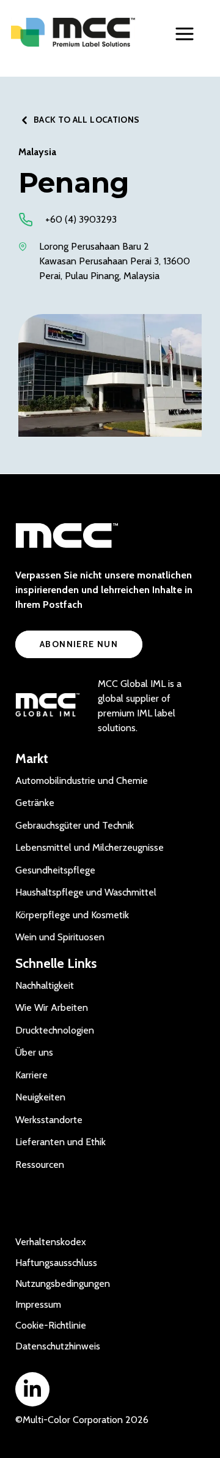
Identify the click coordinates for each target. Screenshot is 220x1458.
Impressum (38, 1304)
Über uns (34, 1052)
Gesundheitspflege (55, 870)
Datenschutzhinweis (57, 1346)
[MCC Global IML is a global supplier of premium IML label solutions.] (47, 706)
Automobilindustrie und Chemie (81, 780)
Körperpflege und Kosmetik (72, 915)
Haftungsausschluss (56, 1262)
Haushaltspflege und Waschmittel (85, 892)
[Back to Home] (73, 32)
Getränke (34, 802)
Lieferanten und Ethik (60, 1142)
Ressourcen (39, 1164)
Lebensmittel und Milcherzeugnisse (89, 847)
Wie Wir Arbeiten (51, 1007)
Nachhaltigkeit (44, 985)
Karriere (31, 1075)
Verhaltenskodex (50, 1242)
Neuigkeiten (40, 1097)
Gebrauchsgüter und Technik (74, 825)
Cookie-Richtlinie (50, 1325)
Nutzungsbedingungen (62, 1283)
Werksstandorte (48, 1120)
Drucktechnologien (54, 1030)
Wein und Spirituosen (60, 937)
